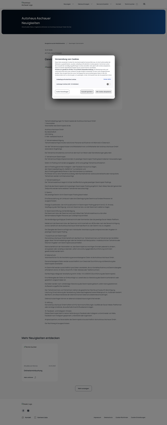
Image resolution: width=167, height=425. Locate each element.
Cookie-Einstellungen (62, 91)
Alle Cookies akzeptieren (103, 91)
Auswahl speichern (87, 91)
